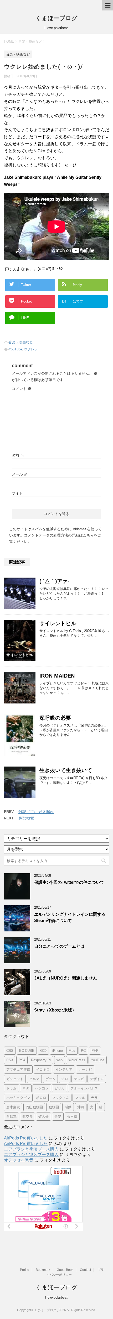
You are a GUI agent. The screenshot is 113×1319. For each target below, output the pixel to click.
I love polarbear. (56, 1297)
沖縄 (80, 1107)
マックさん (60, 1098)
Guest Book (65, 1270)
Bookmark (43, 1270)
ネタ (25, 1088)
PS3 (9, 1060)
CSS (9, 1051)
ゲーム (50, 1079)
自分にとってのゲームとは (59, 946)
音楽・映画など (21, 342)
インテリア (64, 1069)
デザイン (97, 1079)
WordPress (76, 1060)
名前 (18, 455)
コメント (21, 389)
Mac (72, 1051)
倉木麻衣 (13, 1107)
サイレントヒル (57, 623)
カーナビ (85, 1069)
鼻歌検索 (26, 818)
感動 (68, 1107)
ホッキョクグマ (18, 1098)
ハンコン (42, 1088)
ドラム (11, 1088)
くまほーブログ (56, 18)
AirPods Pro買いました (26, 1138)
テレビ (79, 1079)
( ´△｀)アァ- (54, 581)
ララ (94, 1098)
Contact (85, 1270)
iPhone (57, 1051)
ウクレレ (31, 349)
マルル (80, 1098)
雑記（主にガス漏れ (36, 811)
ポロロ (41, 1098)
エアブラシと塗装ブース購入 (31, 1149)
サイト (17, 493)
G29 (43, 1051)
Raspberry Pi (41, 1060)
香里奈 (72, 1117)
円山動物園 (34, 1107)
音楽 (57, 1117)
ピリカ (59, 1088)
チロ (64, 1079)
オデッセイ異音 (18, 1160)
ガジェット (14, 1079)
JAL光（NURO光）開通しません (65, 978)
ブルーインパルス (84, 1088)
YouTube (15, 349)
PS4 (22, 1060)
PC (83, 1051)
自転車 (11, 1117)
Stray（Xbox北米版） (55, 1010)
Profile (24, 1270)
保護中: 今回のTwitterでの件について (69, 882)
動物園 (54, 1107)
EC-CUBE (26, 1051)
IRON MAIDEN (57, 676)
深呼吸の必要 (55, 718)
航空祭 (27, 1117)
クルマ (34, 1079)
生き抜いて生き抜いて (65, 770)
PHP (95, 1051)
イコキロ (43, 1069)
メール (20, 474)
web (59, 1060)
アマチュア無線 (18, 1069)
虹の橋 (43, 1117)
